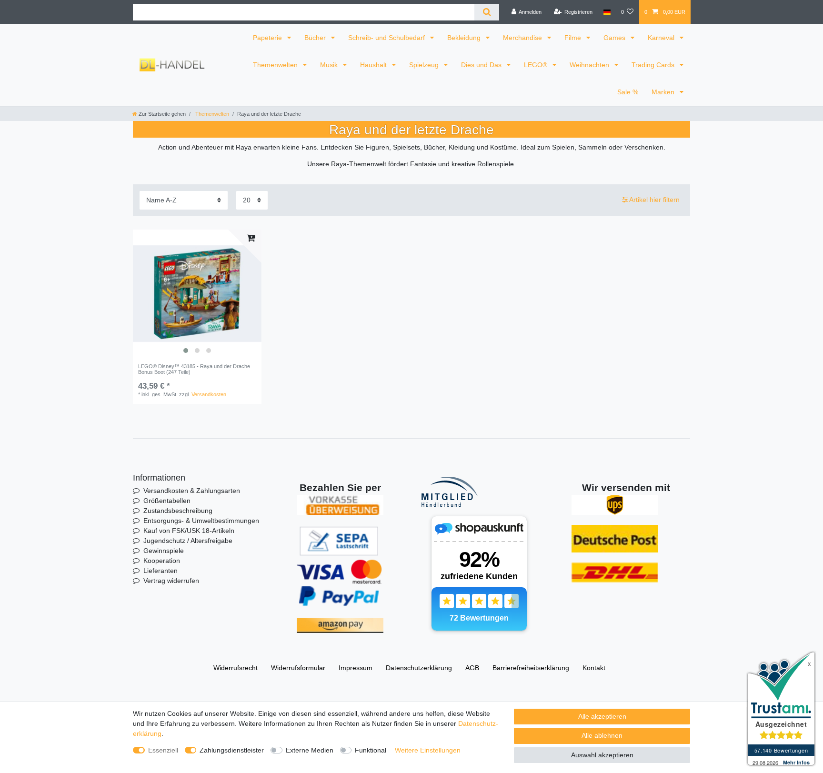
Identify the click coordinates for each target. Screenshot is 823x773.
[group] (197, 294)
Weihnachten (590, 65)
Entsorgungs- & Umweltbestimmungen (201, 520)
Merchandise (523, 37)
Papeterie (268, 37)
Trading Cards (654, 65)
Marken (664, 92)
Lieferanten (160, 570)
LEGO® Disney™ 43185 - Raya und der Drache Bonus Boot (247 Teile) (194, 369)
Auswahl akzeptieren (602, 755)
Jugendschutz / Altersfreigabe (187, 540)
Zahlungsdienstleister (232, 750)
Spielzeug (425, 65)
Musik (330, 65)
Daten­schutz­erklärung (419, 668)
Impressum (355, 668)
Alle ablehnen (602, 735)
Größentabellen (167, 500)
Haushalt (374, 65)
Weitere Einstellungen (428, 750)
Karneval (662, 37)
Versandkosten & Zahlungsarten (191, 490)
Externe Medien (309, 750)
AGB (472, 668)
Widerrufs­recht (235, 668)
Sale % (627, 92)
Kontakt (593, 668)
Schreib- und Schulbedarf (387, 37)
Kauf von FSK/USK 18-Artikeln (188, 530)
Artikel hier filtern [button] (654, 199)
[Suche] (486, 12)
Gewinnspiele (163, 550)
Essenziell (163, 750)
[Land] (606, 12)
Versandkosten (208, 394)
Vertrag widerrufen (171, 580)
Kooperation (161, 560)
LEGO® (536, 65)
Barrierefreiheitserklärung (530, 668)
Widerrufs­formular (298, 668)
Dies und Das (482, 65)
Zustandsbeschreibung (177, 510)
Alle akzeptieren (602, 716)
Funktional (370, 750)
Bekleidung (464, 37)
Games (615, 37)
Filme (573, 37)
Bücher (316, 37)
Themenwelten (276, 65)
